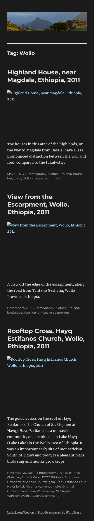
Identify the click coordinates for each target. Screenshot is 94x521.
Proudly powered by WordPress (59, 512)
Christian (13, 477)
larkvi (20, 486)
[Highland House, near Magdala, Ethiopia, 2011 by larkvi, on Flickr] (47, 112)
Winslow (13, 495)
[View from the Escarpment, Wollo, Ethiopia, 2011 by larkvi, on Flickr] (47, 248)
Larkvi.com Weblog (20, 512)
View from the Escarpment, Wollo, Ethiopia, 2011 (38, 204)
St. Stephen (64, 491)
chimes (74, 472)
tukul (17, 178)
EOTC (46, 477)
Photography (37, 173)
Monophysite (51, 486)
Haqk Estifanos (67, 482)
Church (26, 477)
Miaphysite (33, 486)
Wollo (27, 178)
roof (25, 491)
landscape (14, 312)
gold (52, 482)
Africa (54, 173)
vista (26, 312)
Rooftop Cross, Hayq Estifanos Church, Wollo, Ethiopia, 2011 (46, 338)
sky (52, 491)
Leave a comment (47, 178)
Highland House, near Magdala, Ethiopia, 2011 (43, 76)
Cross (37, 477)
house (77, 173)
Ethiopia (66, 173)
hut (9, 178)
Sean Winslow (39, 491)
